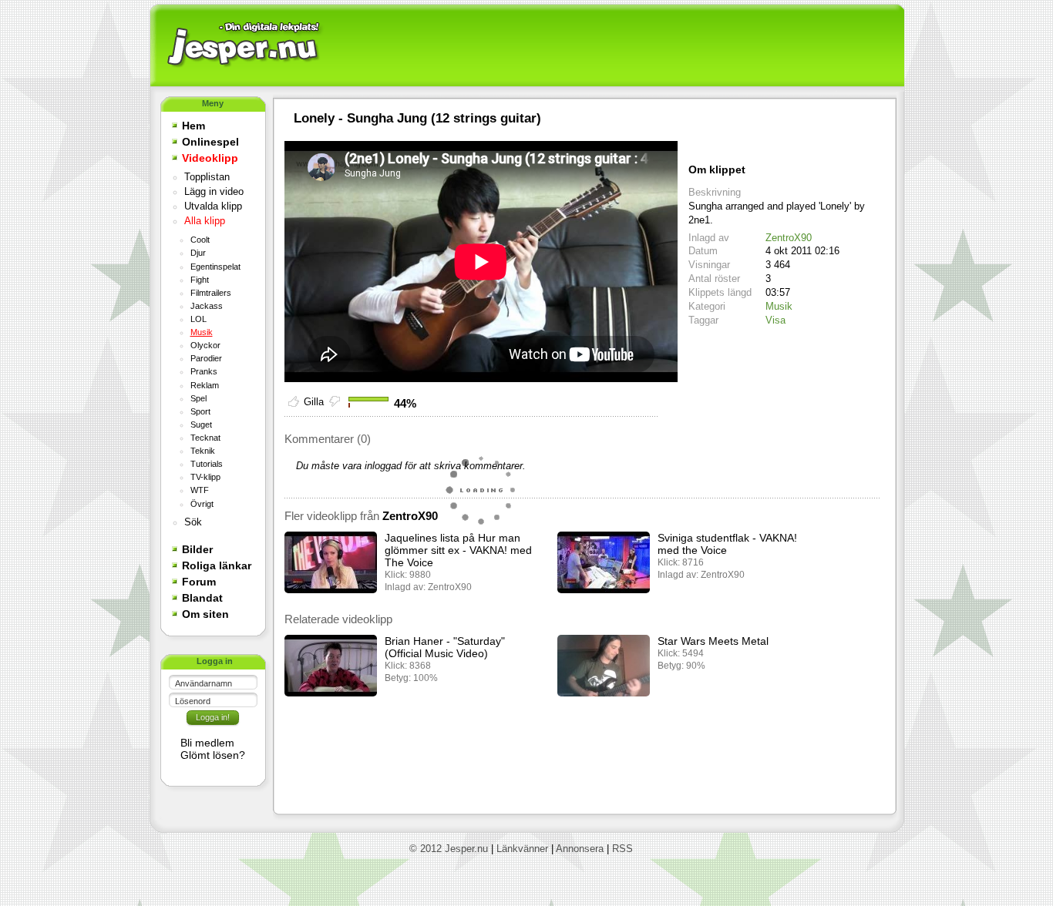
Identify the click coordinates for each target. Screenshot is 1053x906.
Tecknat (205, 437)
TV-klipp (205, 477)
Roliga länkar (216, 565)
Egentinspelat (215, 266)
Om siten (205, 614)
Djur (198, 252)
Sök (193, 522)
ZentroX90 (788, 237)
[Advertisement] (612, 46)
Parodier (206, 358)
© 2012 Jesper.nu (448, 848)
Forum (199, 581)
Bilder (197, 549)
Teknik (202, 450)
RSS (622, 848)
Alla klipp (204, 221)
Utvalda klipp (213, 206)
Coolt (200, 239)
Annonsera (580, 848)
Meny (213, 103)
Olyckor (205, 345)
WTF (199, 490)
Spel (198, 398)
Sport (200, 411)
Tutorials (206, 463)
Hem (193, 125)
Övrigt (202, 503)
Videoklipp (210, 158)
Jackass (206, 305)
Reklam (204, 385)
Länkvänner (522, 848)
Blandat (202, 598)
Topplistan (207, 177)
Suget (201, 424)
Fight (199, 279)
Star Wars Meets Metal (713, 641)
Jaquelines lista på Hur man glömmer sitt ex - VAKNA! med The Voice (458, 550)
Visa (775, 320)
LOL (198, 319)
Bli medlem (207, 743)
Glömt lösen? (212, 755)
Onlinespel (210, 142)
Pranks (203, 371)
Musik (201, 332)
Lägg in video (214, 191)
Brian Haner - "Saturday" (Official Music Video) (445, 647)
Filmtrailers (210, 292)
